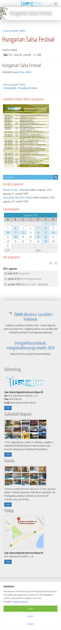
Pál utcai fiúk (17, 273)
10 (8, 232)
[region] (30, 606)
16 (53, 232)
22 (46, 237)
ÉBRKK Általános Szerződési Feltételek (33, 316)
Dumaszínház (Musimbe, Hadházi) (17, 197)
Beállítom (31, 616)
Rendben (30, 608)
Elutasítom (30, 624)
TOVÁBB (8, 408)
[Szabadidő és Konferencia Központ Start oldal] (31, 3)
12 (23, 232)
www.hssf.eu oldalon (23, 72)
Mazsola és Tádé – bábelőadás (16, 190)
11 (15, 232)
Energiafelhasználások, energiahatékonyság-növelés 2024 (30, 345)
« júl (7, 250)
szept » (38, 250)
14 (38, 232)
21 (38, 237)
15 (46, 232)
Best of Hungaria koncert (22, 279)
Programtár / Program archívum (20, 88)
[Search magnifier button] (55, 177)
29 (46, 241)
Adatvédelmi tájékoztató (20, 601)
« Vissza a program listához (13, 30)
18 (15, 237)
